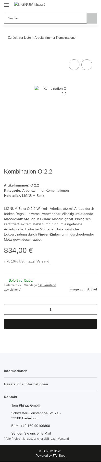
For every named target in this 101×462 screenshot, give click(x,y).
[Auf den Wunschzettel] (86, 64)
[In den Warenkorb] (8, 52)
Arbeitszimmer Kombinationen (45, 190)
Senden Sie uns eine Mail (31, 433)
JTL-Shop (58, 455)
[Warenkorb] (93, 5)
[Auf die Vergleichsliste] (74, 64)
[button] (78, 5)
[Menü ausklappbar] (6, 3)
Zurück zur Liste (19, 37)
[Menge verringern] (9, 309)
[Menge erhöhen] (91, 309)
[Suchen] (92, 18)
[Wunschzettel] (85, 5)
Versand (43, 261)
